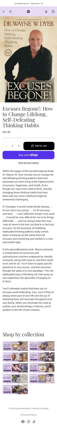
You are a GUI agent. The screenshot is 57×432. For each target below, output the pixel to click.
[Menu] (3, 11)
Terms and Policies (28, 415)
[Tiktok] (34, 422)
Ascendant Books (22, 408)
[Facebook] (23, 422)
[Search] (10, 11)
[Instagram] (28, 422)
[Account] (46, 11)
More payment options (28, 163)
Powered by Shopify (39, 408)
